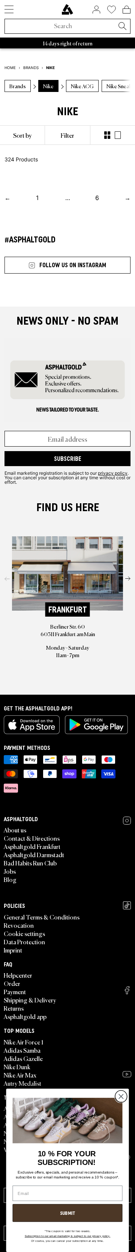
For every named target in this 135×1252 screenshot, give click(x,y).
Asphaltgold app (25, 1016)
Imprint (13, 950)
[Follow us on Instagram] (127, 821)
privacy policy (113, 473)
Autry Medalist (22, 1083)
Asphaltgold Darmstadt (34, 854)
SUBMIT (67, 1213)
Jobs (10, 871)
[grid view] (107, 135)
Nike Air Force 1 (23, 1042)
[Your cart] (126, 9)
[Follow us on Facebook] (127, 990)
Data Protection (24, 941)
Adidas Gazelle (23, 1058)
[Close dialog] (121, 1096)
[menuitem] (22, 135)
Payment (15, 991)
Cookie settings (24, 933)
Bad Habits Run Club (30, 863)
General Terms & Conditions (42, 917)
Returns (14, 1008)
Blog (10, 879)
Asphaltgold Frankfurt (32, 846)
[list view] (117, 135)
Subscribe (67, 458)
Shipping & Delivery (30, 1000)
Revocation (19, 925)
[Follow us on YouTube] (127, 1074)
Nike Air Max (20, 1075)
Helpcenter (18, 975)
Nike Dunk (17, 1066)
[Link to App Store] (32, 724)
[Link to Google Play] (96, 724)
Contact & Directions (32, 838)
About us (15, 830)
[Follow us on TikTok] (127, 905)
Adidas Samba (22, 1050)
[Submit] (122, 26)
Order (12, 983)
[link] (67, 9)
